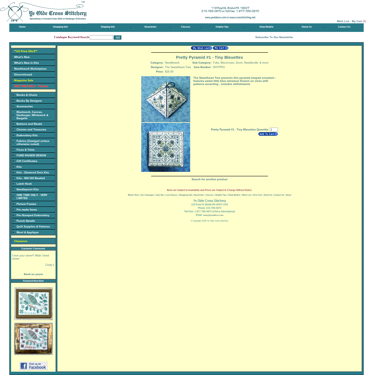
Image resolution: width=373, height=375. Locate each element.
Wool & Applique (28, 232)
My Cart (357, 21)
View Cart (257, 195)
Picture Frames (26, 203)
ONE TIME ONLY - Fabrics (31, 86)
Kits (19, 166)
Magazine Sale (23, 80)
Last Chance (171, 195)
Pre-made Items (27, 209)
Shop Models (266, 26)
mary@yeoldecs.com (213, 215)
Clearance (20, 241)
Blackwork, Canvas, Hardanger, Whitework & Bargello (32, 115)
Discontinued (23, 74)
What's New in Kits (26, 62)
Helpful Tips (222, 26)
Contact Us (344, 26)
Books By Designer (29, 100)
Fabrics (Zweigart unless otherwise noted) (33, 142)
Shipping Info (108, 26)
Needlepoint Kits (28, 189)
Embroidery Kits (27, 135)
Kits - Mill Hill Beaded (31, 178)
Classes (185, 26)
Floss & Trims (26, 149)
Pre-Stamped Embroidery (33, 215)
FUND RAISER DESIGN (31, 155)
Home (22, 26)
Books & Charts (27, 94)
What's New (22, 57)
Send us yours (33, 274)
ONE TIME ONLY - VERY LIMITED (32, 196)
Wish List (343, 21)
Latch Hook (24, 183)
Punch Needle (26, 220)
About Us (307, 26)
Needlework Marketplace (30, 68)
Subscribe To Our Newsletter (274, 37)
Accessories (25, 106)
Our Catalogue (147, 195)
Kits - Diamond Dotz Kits (33, 172)
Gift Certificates (27, 161)
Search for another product (209, 179)
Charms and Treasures (31, 129)
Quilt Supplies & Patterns (33, 226)
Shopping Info (60, 26)
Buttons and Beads (29, 123)
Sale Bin (160, 195)
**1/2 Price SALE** (25, 51)
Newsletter (151, 26)
